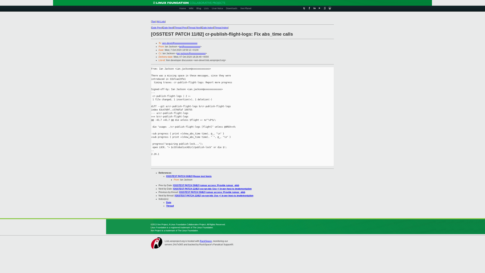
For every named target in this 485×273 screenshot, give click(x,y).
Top (153, 21)
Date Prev (157, 27)
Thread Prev (180, 27)
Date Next (168, 27)
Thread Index (221, 27)
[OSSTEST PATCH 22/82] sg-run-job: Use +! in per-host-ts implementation (212, 188)
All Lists (161, 21)
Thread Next (194, 27)
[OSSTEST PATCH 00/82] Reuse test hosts (189, 176)
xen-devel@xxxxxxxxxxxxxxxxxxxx (179, 43)
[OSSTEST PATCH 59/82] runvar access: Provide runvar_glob (206, 185)
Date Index (207, 27)
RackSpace (206, 241)
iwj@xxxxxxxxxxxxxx (189, 46)
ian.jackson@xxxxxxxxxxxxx (191, 53)
